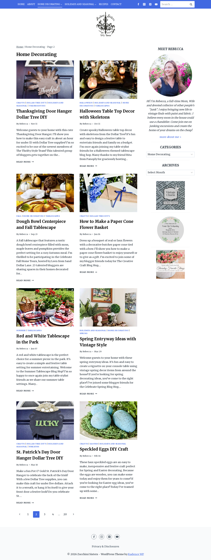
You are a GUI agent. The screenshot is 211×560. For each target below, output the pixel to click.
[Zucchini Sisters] (105, 24)
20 (65, 514)
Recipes (103, 4)
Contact (116, 4)
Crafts (20, 103)
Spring (84, 333)
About (31, 4)
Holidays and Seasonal (107, 103)
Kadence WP (136, 554)
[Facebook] (138, 4)
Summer (21, 330)
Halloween (86, 103)
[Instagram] (144, 4)
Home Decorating (33, 216)
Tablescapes (102, 106)
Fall (19, 216)
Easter (94, 444)
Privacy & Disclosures (105, 546)
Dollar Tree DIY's (37, 103)
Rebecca (23, 123)
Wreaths (34, 447)
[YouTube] (156, 4)
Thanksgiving (37, 106)
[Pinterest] (150, 4)
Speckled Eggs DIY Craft (104, 449)
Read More (25, 162)
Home (21, 4)
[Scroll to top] (204, 555)
